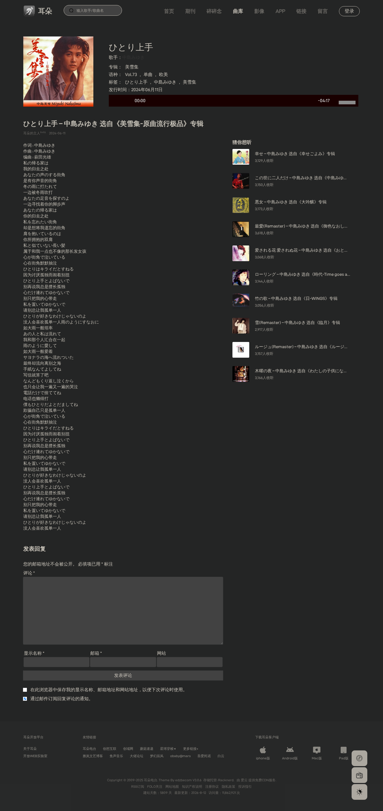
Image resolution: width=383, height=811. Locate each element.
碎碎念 (214, 11)
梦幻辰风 (156, 756)
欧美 (163, 74)
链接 (301, 11)
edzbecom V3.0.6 (188, 780)
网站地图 (172, 786)
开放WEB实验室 (35, 756)
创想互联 (109, 748)
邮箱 (96, 653)
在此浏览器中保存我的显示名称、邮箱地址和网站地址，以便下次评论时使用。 (108, 689)
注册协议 (212, 786)
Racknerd (226, 780)
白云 (221, 756)
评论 (29, 573)
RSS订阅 (138, 786)
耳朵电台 (89, 748)
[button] (359, 758)
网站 (161, 653)
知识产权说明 (192, 786)
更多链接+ (190, 748)
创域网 (128, 748)
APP (280, 11)
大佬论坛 (136, 756)
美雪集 (132, 67)
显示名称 (34, 653)
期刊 (190, 11)
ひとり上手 (136, 82)
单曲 (148, 74)
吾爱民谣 (204, 756)
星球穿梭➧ (168, 748)
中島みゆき (133, 57)
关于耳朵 (30, 748)
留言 (323, 11)
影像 (259, 11)
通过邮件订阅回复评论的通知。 (61, 698)
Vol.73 (131, 74)
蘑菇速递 (146, 748)
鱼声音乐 (116, 756)
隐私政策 (229, 786)
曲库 (238, 11)
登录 (349, 10)
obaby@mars (180, 756)
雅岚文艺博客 (93, 756)
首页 (169, 11)
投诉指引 (245, 786)
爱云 (244, 780)
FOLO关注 (155, 786)
